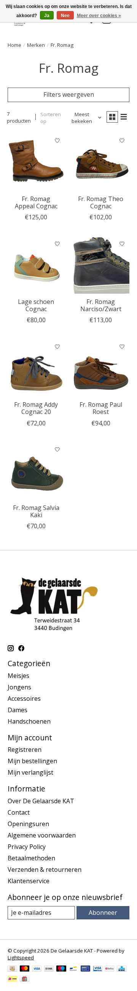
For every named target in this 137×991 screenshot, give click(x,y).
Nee (65, 15)
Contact (19, 812)
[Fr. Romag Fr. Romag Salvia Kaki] (36, 471)
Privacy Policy (27, 846)
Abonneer (103, 912)
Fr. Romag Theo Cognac (100, 202)
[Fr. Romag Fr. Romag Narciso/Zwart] (100, 265)
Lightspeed (21, 957)
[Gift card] (24, 979)
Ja (46, 15)
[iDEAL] (12, 979)
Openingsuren (28, 824)
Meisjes (18, 675)
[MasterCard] (25, 969)
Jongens (19, 687)
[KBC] (121, 969)
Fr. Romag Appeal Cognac (36, 202)
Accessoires (24, 698)
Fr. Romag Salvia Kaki (36, 511)
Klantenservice (28, 881)
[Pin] (85, 969)
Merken (36, 45)
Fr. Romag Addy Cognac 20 (36, 408)
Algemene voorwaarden (42, 835)
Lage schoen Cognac (36, 305)
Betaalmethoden (31, 858)
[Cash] (12, 969)
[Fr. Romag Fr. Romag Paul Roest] (100, 367)
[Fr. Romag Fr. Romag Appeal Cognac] (36, 162)
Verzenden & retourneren (44, 869)
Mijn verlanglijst (30, 772)
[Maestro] (61, 969)
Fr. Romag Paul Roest (101, 408)
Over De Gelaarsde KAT (41, 801)
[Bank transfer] (49, 969)
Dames (17, 710)
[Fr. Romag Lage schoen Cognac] (36, 265)
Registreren (24, 749)
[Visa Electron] (97, 969)
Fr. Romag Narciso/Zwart (100, 305)
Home (14, 45)
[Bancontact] (73, 969)
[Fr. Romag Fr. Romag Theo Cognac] (100, 162)
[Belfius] (109, 969)
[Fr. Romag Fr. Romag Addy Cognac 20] (36, 367)
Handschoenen (29, 721)
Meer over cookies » (99, 15)
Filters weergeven (68, 94)
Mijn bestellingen (32, 761)
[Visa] (37, 969)
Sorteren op (50, 118)
